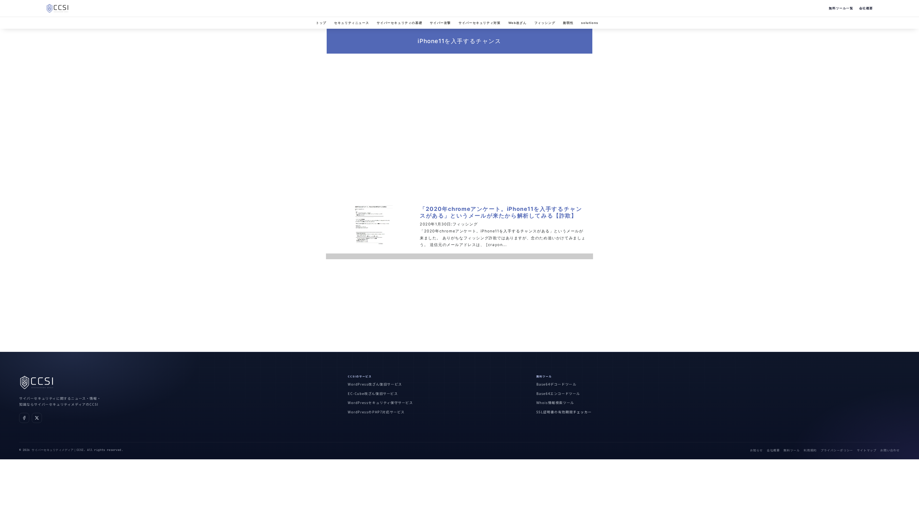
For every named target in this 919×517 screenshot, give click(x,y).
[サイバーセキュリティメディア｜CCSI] (57, 8)
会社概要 (866, 8)
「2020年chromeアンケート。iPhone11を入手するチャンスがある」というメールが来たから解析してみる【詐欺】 (501, 212)
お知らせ (756, 450)
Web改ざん (517, 23)
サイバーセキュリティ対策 (479, 23)
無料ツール (792, 450)
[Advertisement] (459, 117)
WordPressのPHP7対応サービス (376, 412)
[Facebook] (24, 418)
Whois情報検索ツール (555, 402)
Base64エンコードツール (558, 393)
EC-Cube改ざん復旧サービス (373, 393)
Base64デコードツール (556, 384)
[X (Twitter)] (37, 418)
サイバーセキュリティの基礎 (399, 23)
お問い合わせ (890, 450)
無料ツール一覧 (841, 8)
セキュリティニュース (351, 23)
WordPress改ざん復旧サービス (375, 384)
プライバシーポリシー (837, 450)
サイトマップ (867, 450)
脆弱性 (568, 23)
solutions (589, 23)
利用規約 (810, 450)
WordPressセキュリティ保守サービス (380, 402)
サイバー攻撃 (440, 23)
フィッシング (544, 23)
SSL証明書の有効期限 (554, 412)
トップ (321, 23)
